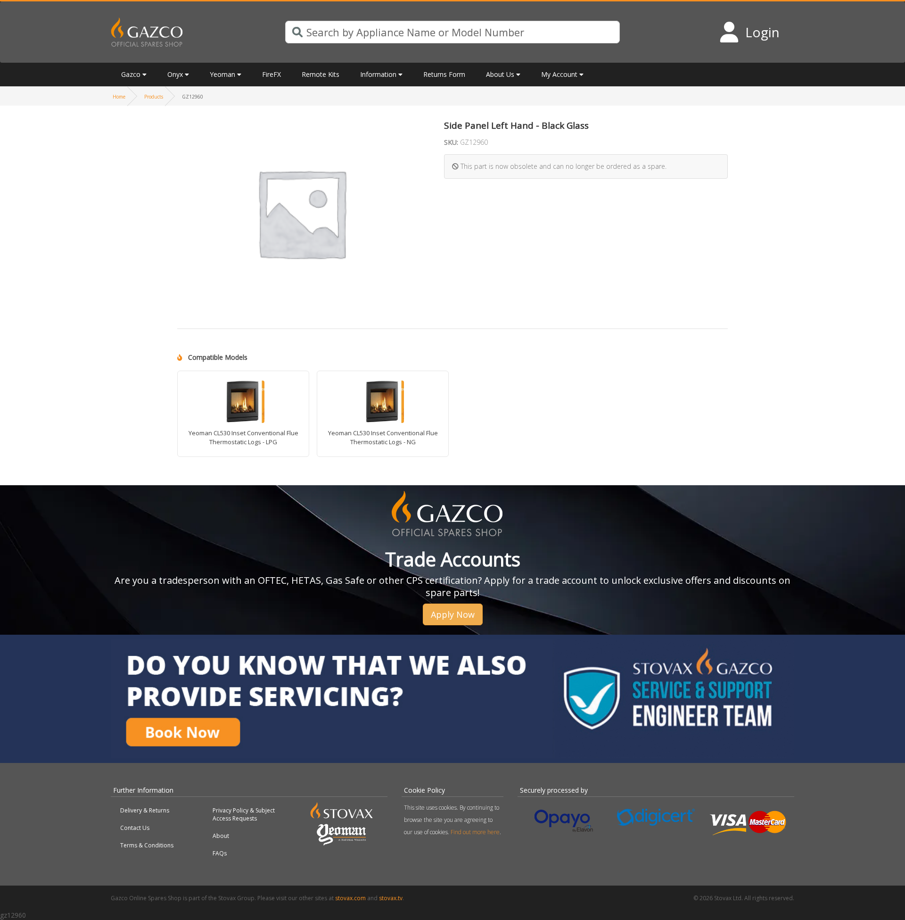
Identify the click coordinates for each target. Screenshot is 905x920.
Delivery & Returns (144, 810)
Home (119, 96)
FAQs (220, 853)
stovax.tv (391, 898)
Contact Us (134, 828)
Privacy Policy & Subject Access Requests (244, 814)
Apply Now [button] (453, 614)
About (221, 836)
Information (378, 74)
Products (153, 96)
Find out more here (475, 832)
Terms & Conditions (146, 845)
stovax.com (350, 898)
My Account (559, 74)
